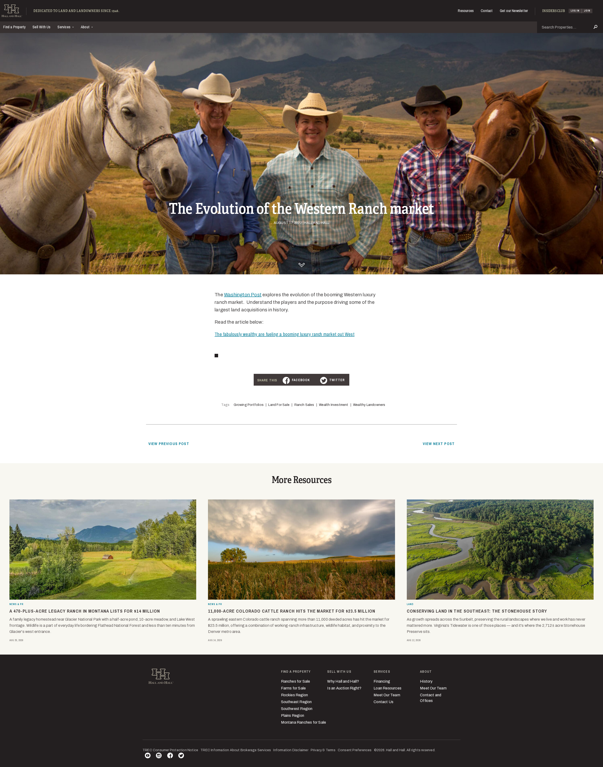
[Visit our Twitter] (181, 756)
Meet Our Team (387, 695)
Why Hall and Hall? (343, 681)
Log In (575, 10)
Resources (466, 10)
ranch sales (304, 405)
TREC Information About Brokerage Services (235, 750)
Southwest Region (297, 709)
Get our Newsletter (514, 10)
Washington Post (242, 294)
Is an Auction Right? (344, 688)
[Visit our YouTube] (148, 756)
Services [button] (64, 26)
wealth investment (333, 405)
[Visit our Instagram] (159, 756)
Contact (487, 10)
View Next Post (439, 443)
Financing (382, 681)
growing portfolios (249, 405)
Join (587, 10)
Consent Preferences (355, 750)
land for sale (278, 405)
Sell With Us (41, 26)
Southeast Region (296, 702)
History (426, 681)
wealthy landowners (369, 405)
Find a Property (14, 26)
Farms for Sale (293, 688)
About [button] (85, 26)
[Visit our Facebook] (170, 756)
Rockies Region (294, 695)
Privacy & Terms (323, 750)
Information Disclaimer (290, 750)
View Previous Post (168, 443)
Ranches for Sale (295, 681)
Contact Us (383, 702)
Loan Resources (387, 688)
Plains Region (292, 715)
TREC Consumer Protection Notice (170, 750)
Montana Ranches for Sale (303, 722)
